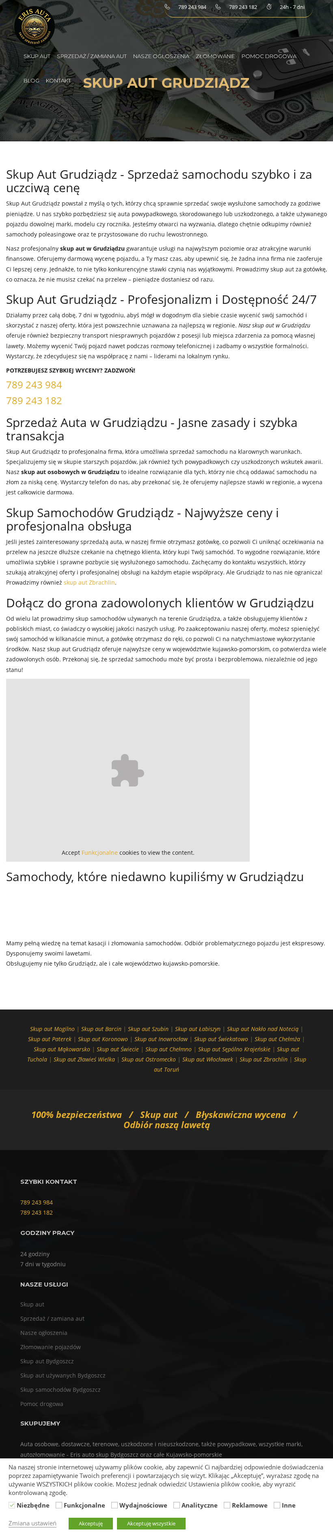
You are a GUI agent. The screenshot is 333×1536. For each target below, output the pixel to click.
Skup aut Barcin (101, 1029)
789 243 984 (34, 384)
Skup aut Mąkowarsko (62, 1049)
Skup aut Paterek (49, 1039)
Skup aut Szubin (148, 1029)
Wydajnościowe (143, 1505)
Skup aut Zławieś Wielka (84, 1059)
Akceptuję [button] (91, 1523)
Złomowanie (215, 56)
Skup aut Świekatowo (221, 1039)
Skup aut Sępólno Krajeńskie (234, 1049)
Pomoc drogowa (269, 56)
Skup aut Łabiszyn (198, 1029)
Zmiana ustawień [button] (32, 1523)
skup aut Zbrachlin (89, 582)
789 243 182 (34, 400)
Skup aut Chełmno (168, 1049)
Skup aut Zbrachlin (264, 1059)
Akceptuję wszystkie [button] (151, 1523)
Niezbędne (33, 1505)
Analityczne (200, 1505)
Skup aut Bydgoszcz (47, 1361)
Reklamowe (250, 1505)
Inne (289, 1505)
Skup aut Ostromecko (148, 1059)
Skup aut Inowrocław (161, 1039)
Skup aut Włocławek (207, 1059)
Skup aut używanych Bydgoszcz (63, 1375)
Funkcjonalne (100, 852)
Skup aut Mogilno (52, 1029)
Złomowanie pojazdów (50, 1347)
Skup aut (37, 56)
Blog (31, 80)
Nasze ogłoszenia (161, 56)
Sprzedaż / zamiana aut (92, 56)
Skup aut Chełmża (277, 1039)
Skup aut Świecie (118, 1049)
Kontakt (58, 80)
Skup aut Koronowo (103, 1039)
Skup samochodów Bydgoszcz (60, 1389)
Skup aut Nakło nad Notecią (262, 1029)
